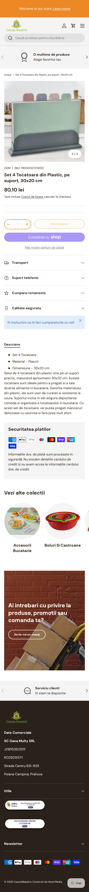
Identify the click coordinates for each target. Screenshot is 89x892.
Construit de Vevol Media (47, 881)
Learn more (61, 8)
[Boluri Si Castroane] (63, 521)
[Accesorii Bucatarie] (22, 521)
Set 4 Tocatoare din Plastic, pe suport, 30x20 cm (43, 75)
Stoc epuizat (60, 224)
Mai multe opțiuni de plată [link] (44, 247)
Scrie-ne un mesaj (27, 634)
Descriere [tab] (12, 344)
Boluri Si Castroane (62, 545)
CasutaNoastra (22, 881)
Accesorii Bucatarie (22, 548)
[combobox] (44, 37)
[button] (73, 25)
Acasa (7, 75)
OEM (7, 168)
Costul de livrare (32, 197)
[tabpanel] (44, 384)
